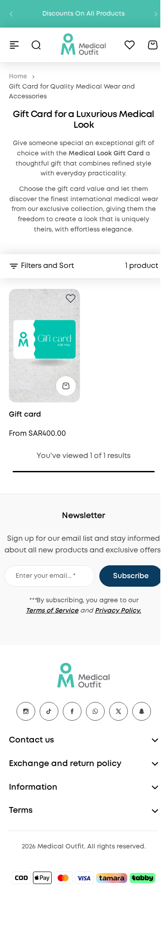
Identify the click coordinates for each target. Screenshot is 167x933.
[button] (11, 13)
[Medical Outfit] (83, 44)
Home (18, 76)
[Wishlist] (129, 45)
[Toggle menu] (14, 45)
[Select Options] (66, 386)
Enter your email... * (46, 576)
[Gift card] (44, 345)
